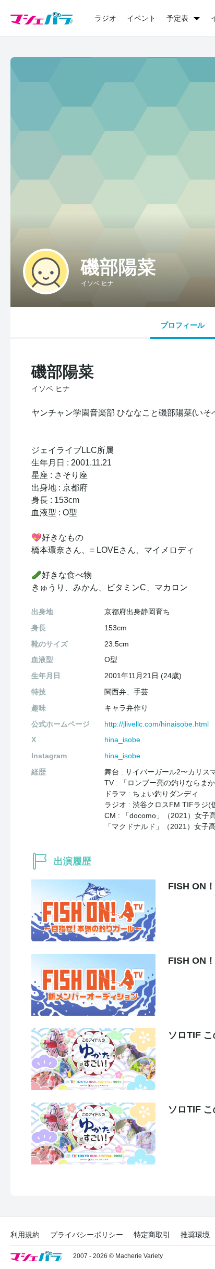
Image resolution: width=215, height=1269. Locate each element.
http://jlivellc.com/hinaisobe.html (156, 724)
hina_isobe (122, 739)
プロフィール (183, 325)
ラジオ (105, 18)
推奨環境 (195, 1235)
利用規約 (25, 1235)
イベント (141, 18)
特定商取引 (152, 1235)
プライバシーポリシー (86, 1235)
